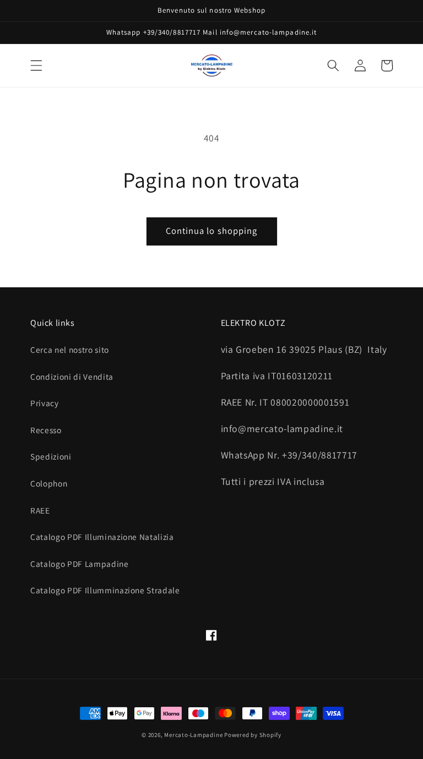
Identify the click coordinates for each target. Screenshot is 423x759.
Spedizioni (51, 456)
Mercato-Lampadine (194, 735)
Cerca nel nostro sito (69, 349)
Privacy (44, 402)
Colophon (48, 483)
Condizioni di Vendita (71, 376)
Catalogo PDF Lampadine (79, 563)
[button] (36, 65)
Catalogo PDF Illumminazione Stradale (105, 590)
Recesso (46, 429)
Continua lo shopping (212, 231)
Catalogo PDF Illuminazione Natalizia (102, 536)
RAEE (40, 510)
